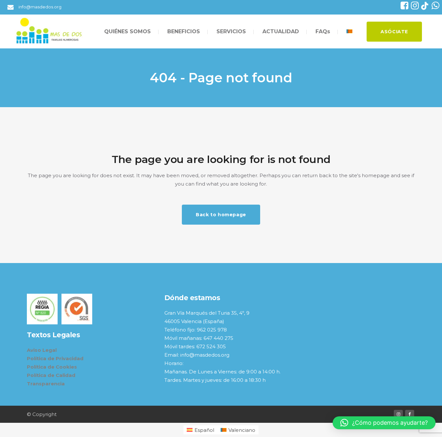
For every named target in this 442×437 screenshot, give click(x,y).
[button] (384, 422)
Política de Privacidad (55, 358)
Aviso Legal (42, 350)
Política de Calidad (51, 375)
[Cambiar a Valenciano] (350, 31)
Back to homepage (221, 215)
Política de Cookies (52, 367)
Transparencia (46, 384)
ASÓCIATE (394, 32)
